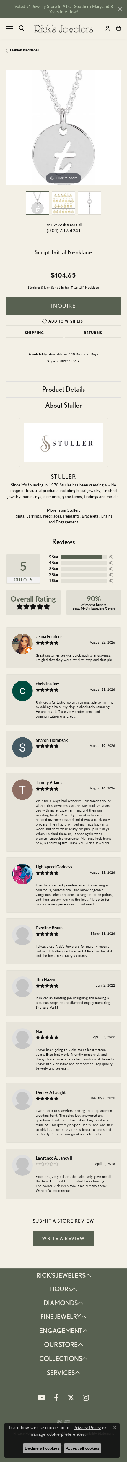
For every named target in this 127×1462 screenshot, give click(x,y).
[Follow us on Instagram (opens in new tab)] (86, 1398)
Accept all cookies (82, 1448)
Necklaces (52, 516)
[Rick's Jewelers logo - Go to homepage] (63, 28)
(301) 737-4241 (63, 230)
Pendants (71, 516)
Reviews (63, 541)
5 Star (53, 557)
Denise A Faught (51, 1092)
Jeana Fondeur (49, 636)
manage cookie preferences (57, 1434)
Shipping (35, 333)
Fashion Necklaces (24, 50)
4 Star (53, 562)
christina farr (47, 683)
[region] (63, 127)
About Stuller (63, 405)
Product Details (63, 389)
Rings (19, 516)
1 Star (53, 580)
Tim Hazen (45, 979)
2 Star (53, 574)
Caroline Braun (49, 928)
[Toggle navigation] (9, 28)
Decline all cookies (42, 1448)
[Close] (119, 9)
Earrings (33, 516)
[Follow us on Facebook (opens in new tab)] (56, 1398)
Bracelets (90, 516)
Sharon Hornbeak (52, 740)
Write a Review (63, 1238)
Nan (39, 1031)
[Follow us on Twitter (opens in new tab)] (71, 1398)
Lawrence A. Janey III (55, 1158)
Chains (107, 516)
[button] (21, 28)
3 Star (53, 568)
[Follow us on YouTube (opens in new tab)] (41, 1398)
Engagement (67, 522)
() (111, 557)
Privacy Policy (87, 1427)
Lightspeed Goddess (54, 867)
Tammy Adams (49, 782)
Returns (93, 333)
